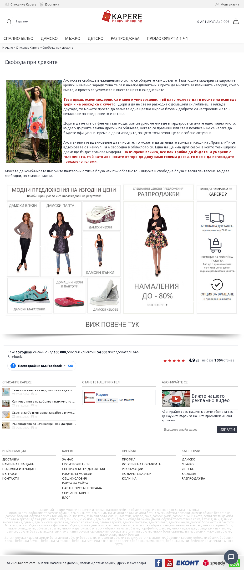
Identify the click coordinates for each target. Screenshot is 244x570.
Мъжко (188, 464)
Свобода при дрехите (57, 48)
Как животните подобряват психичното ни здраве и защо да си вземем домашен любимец (44, 401)
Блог (66, 497)
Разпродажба (193, 478)
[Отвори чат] (231, 557)
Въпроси (9, 473)
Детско (188, 469)
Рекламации (132, 469)
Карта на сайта (75, 483)
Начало (7, 48)
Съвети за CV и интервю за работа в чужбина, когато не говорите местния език (44, 412)
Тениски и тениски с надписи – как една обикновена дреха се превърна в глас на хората (44, 390)
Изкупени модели (77, 473)
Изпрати (227, 429)
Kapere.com (26, 563)
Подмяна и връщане (19, 469)
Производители (76, 464)
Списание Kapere (28, 48)
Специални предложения (83, 469)
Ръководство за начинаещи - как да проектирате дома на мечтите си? (44, 423)
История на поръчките (141, 464)
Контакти (10, 478)
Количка (129, 478)
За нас (67, 459)
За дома (189, 473)
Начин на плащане (18, 464)
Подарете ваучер (136, 473)
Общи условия (74, 478)
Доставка (10, 459)
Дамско (188, 459)
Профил (128, 459)
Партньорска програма (82, 488)
